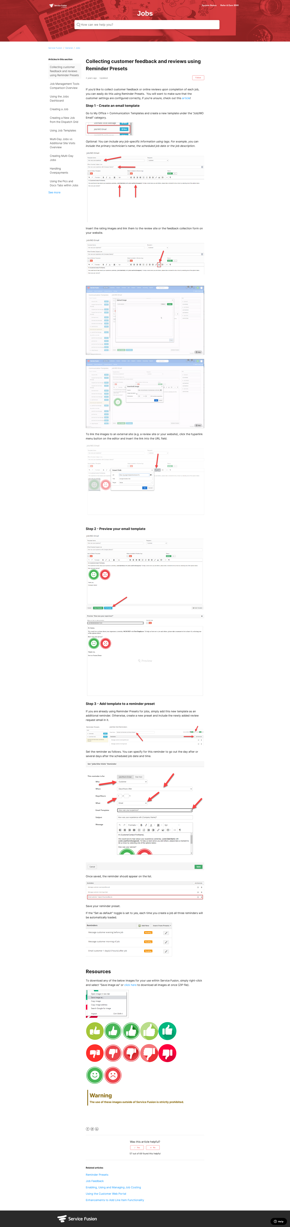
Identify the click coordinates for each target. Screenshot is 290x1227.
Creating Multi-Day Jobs (61, 157)
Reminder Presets (97, 1174)
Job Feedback (95, 1181)
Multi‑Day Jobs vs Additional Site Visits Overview (62, 143)
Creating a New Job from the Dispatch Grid (64, 119)
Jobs (78, 48)
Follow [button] (198, 77)
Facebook (88, 1129)
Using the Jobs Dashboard (59, 98)
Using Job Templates (63, 130)
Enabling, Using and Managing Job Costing (113, 1187)
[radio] (137, 1147)
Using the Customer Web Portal (106, 1193)
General (69, 48)
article (186, 98)
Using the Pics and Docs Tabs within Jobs (64, 183)
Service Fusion (55, 48)
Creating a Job (59, 109)
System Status (209, 5)
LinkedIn (97, 1129)
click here (130, 984)
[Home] (58, 7)
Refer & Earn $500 (229, 5)
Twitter (92, 1129)
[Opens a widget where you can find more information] (278, 1221)
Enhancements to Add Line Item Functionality (115, 1200)
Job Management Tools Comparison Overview (64, 85)
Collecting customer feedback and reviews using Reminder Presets (64, 71)
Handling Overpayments (59, 170)
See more (54, 192)
